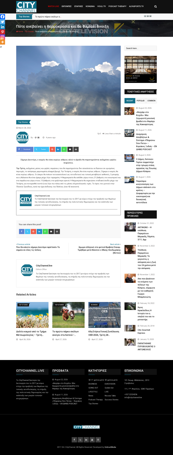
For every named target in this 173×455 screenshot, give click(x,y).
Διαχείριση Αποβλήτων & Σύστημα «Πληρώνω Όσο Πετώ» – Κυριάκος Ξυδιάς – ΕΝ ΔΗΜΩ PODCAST (67, 401)
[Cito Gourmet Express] (130, 328)
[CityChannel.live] (38, 137)
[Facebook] (2, 16)
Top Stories (29, 31)
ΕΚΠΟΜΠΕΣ (67, 6)
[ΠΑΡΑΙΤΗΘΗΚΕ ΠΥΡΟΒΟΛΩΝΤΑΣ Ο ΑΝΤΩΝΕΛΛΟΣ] (130, 342)
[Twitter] (2, 21)
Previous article (23, 244)
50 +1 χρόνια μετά (96, 380)
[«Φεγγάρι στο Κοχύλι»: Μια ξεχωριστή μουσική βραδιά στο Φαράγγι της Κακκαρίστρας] (129, 111)
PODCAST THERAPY (117, 6)
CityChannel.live (44, 265)
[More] (2, 42)
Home (20, 31)
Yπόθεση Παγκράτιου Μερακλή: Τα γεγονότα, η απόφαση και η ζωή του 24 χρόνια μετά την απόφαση (147, 259)
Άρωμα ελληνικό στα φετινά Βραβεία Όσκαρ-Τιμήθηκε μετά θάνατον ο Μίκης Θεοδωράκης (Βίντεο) (99, 250)
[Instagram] (2, 36)
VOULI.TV (101, 6)
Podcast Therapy (96, 399)
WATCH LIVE (53, 6)
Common (151, 101)
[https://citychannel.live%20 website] (36, 137)
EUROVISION (110, 384)
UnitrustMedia (110, 447)
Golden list (109, 388)
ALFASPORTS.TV (136, 6)
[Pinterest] (2, 31)
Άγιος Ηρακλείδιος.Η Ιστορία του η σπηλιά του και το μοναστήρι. (146, 313)
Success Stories (111, 399)
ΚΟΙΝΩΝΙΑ (90, 6)
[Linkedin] (2, 26)
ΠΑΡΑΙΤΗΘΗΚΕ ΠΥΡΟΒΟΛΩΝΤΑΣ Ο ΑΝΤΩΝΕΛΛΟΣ (146, 346)
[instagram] (21, 214)
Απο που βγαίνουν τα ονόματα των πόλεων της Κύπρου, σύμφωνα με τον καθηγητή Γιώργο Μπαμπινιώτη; (146, 287)
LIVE (107, 392)
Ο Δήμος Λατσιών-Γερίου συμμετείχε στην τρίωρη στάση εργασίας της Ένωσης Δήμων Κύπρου (146, 165)
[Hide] (1, 47)
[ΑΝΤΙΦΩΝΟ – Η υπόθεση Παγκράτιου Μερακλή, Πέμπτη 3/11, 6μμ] (130, 226)
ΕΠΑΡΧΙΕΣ (78, 6)
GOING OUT (93, 388)
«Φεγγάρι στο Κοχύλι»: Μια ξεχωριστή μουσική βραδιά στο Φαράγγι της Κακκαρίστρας (145, 118)
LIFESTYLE (93, 392)
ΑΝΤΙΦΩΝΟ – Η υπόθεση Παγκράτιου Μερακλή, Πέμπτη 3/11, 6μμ (146, 233)
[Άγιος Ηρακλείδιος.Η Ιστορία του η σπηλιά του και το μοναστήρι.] (130, 306)
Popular (141, 101)
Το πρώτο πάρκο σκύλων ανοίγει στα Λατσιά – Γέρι (59, 16)
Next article (115, 244)
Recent (130, 101)
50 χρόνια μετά (111, 380)
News (91, 396)
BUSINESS (93, 384)
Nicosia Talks (110, 396)
